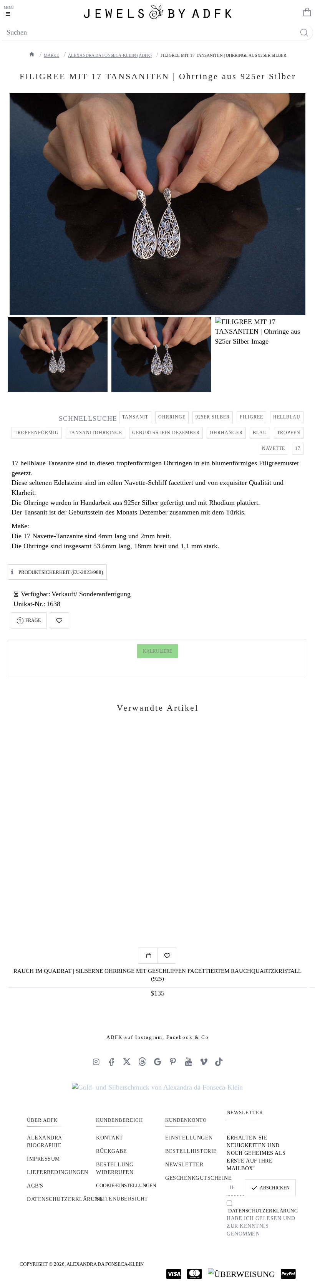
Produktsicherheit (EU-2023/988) (60, 572)
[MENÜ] (9, 11)
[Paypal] (288, 1274)
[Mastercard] (194, 1274)
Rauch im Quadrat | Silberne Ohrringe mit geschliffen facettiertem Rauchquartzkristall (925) (157, 975)
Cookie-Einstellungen (126, 1185)
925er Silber (213, 417)
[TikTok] (219, 1061)
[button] (59, 620)
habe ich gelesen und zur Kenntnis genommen (261, 1222)
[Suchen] (304, 32)
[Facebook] (111, 1061)
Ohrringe (172, 417)
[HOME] (32, 54)
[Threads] (142, 1061)
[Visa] (173, 1274)
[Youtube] (188, 1061)
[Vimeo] (203, 1061)
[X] (127, 1061)
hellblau (286, 417)
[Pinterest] (173, 1061)
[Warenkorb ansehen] (305, 11)
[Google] (157, 1061)
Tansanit (135, 417)
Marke (51, 55)
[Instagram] (96, 1061)
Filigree (251, 417)
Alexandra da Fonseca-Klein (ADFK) (110, 55)
